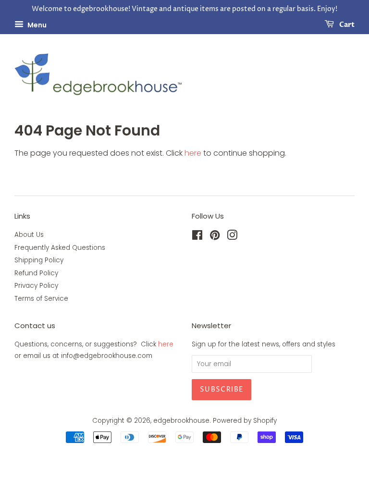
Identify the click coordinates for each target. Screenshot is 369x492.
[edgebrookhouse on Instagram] (232, 237)
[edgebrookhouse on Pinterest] (214, 237)
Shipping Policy (38, 260)
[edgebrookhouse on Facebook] (197, 237)
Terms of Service (41, 298)
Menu (36, 24)
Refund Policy (36, 273)
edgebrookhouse (181, 420)
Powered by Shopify (245, 420)
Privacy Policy (36, 285)
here (192, 153)
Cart (346, 24)
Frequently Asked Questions (59, 247)
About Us (29, 234)
